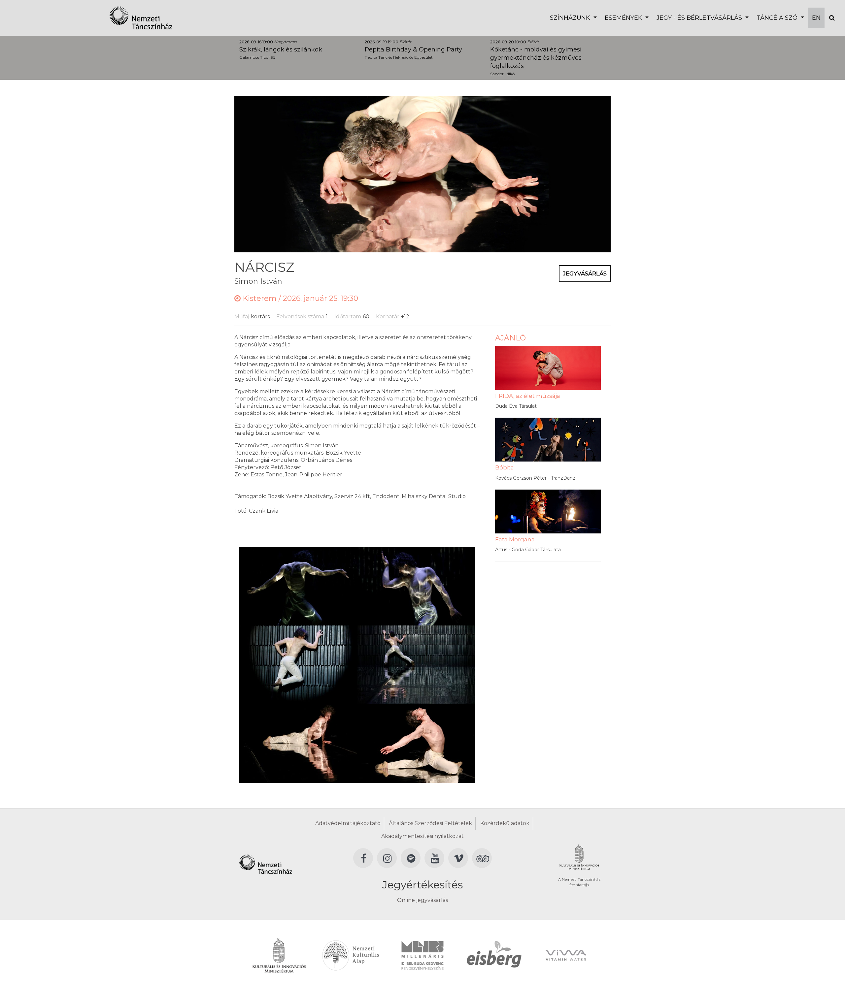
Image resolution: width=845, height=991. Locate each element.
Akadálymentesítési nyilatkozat (422, 836)
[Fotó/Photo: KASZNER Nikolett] (298, 586)
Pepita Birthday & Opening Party (413, 49)
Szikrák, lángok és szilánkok (280, 49)
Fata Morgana (515, 539)
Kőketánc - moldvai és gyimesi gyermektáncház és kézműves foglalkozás (536, 58)
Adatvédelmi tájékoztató (348, 823)
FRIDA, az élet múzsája (527, 396)
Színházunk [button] (571, 17)
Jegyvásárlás (585, 273)
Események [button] (624, 17)
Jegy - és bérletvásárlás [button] (700, 17)
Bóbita (504, 467)
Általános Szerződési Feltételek (430, 823)
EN (816, 17)
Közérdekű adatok (504, 823)
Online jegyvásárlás (422, 900)
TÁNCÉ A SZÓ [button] (778, 17)
